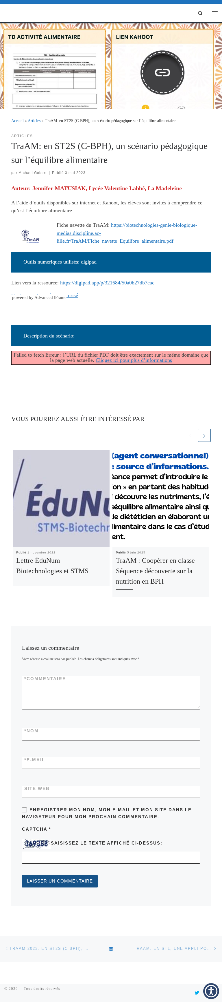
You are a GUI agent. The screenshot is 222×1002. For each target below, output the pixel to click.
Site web (37, 788)
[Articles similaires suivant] (204, 435)
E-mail (34, 760)
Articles (34, 120)
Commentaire (45, 678)
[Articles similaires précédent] (190, 435)
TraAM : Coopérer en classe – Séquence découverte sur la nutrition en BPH (158, 570)
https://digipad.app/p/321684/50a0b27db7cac (107, 283)
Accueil (17, 120)
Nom (31, 731)
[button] (211, 991)
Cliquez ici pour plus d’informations (134, 360)
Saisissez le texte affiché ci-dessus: (106, 843)
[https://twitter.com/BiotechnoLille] (197, 993)
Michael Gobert (32, 173)
